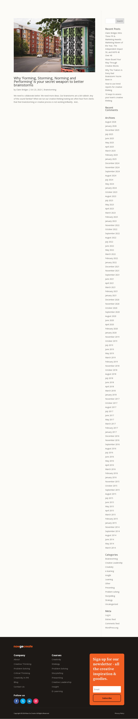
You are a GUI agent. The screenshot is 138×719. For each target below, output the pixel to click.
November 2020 (112, 304)
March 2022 (110, 254)
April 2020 (109, 324)
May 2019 (109, 353)
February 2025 (111, 155)
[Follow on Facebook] (16, 701)
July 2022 (109, 241)
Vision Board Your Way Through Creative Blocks (113, 62)
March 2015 (110, 514)
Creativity (109, 567)
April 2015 (109, 510)
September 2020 (112, 312)
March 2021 (110, 287)
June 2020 (109, 320)
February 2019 (111, 361)
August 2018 (110, 374)
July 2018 (109, 378)
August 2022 (110, 237)
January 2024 (111, 188)
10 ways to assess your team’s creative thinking (114, 97)
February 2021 (111, 291)
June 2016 (109, 456)
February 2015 (111, 518)
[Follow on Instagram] (36, 701)
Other (107, 583)
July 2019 (109, 345)
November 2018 (112, 366)
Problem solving (112, 592)
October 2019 (111, 341)
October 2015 (111, 485)
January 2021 (111, 295)
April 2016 (109, 465)
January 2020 (111, 332)
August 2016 (110, 448)
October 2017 (111, 403)
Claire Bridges (22, 89)
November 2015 (112, 481)
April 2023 (109, 208)
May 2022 (109, 250)
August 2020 (110, 316)
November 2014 (112, 527)
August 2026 (110, 122)
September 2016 (112, 444)
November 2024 (112, 167)
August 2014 (110, 535)
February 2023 (111, 217)
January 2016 (111, 477)
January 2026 (111, 126)
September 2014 (112, 531)
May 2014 (109, 543)
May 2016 (109, 461)
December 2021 (112, 266)
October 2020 (111, 308)
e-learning (109, 571)
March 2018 (110, 390)
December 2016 (112, 436)
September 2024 (112, 171)
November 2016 (112, 440)
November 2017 (112, 399)
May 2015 (109, 506)
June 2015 (109, 502)
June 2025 (109, 138)
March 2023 (110, 212)
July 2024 (109, 179)
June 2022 (109, 246)
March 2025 (110, 150)
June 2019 (109, 349)
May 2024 (109, 184)
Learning (109, 579)
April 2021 (109, 283)
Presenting (110, 587)
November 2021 (112, 270)
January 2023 (111, 221)
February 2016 (111, 473)
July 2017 (109, 411)
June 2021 (109, 279)
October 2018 (111, 370)
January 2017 (111, 432)
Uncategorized (111, 604)
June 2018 (109, 382)
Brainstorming (50, 89)
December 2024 (112, 163)
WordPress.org (111, 627)
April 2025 (109, 146)
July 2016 (109, 452)
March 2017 (110, 423)
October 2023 (111, 192)
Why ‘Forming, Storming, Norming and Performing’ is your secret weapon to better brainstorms (49, 81)
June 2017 (109, 415)
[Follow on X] (23, 701)
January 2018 (111, 394)
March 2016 (110, 469)
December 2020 (112, 299)
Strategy (109, 600)
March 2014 (110, 547)
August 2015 (110, 494)
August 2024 (110, 175)
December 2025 (112, 130)
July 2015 (109, 498)
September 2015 (112, 490)
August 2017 (110, 407)
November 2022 (112, 225)
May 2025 (109, 142)
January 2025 (111, 159)
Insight (108, 575)
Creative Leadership (114, 563)
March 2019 (110, 357)
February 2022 (111, 258)
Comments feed (112, 623)
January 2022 (111, 262)
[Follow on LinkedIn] (29, 701)
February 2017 (111, 428)
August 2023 (110, 196)
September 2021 (112, 275)
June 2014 (109, 539)
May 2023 (109, 204)
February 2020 (111, 328)
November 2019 (112, 337)
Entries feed (110, 619)
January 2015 (111, 523)
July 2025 (109, 134)
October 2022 (111, 229)
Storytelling (110, 596)
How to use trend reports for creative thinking (113, 86)
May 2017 (109, 419)
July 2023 (109, 200)
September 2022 (112, 233)
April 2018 (109, 386)
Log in (108, 615)
